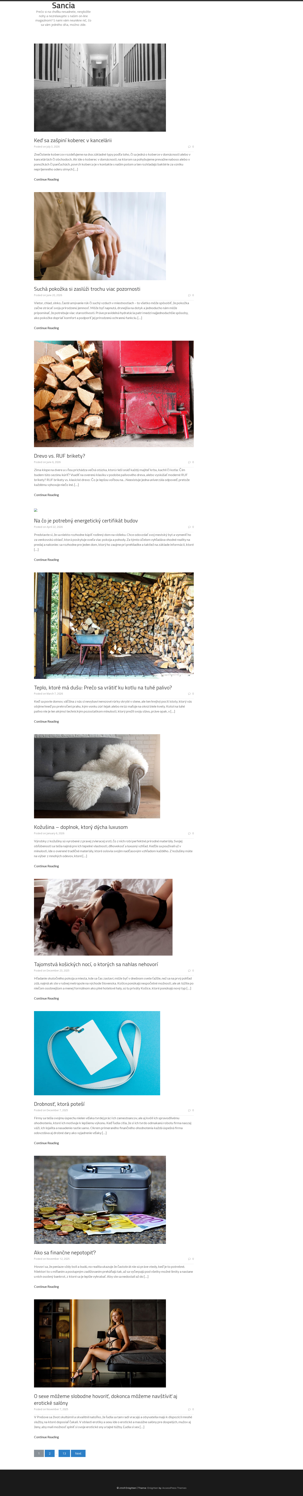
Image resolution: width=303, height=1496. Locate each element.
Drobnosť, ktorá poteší (59, 1104)
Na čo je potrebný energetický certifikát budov (86, 520)
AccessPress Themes (174, 1488)
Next (78, 1453)
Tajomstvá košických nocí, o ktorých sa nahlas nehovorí (96, 964)
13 (64, 1453)
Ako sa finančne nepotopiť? (65, 1252)
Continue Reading (46, 179)
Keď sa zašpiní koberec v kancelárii (73, 140)
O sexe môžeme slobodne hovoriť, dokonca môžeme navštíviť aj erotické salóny (105, 1399)
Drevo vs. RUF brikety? (59, 456)
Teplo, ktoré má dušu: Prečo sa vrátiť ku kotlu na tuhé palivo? (103, 687)
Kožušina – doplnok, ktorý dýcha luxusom (81, 827)
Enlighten (152, 1488)
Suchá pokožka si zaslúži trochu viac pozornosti (87, 289)
